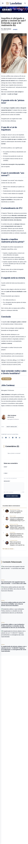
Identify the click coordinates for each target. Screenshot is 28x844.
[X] (9, 437)
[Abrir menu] (3, 3)
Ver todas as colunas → (9, 548)
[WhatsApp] (2, 437)
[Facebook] (16, 437)
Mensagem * (7, 481)
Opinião (15, 29)
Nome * (5, 466)
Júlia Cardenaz (7, 29)
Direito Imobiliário (12, 426)
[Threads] (6, 437)
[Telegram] (13, 437)
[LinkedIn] (19, 437)
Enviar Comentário (12, 496)
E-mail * (6, 473)
